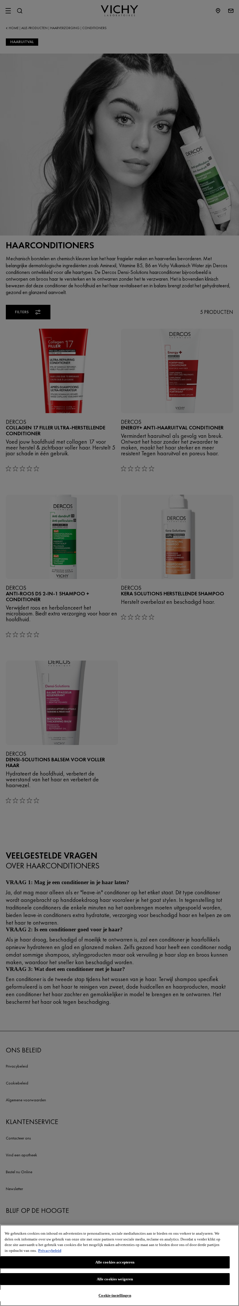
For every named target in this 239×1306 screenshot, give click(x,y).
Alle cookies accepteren (115, 1262)
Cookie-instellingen (115, 1295)
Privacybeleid (49, 1250)
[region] (119, 1265)
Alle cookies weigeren (115, 1279)
